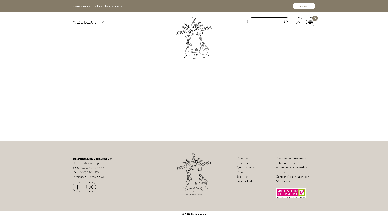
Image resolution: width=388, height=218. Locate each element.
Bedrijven (242, 176)
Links (239, 172)
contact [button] (304, 6)
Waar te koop (245, 167)
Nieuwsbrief (283, 181)
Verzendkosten (245, 181)
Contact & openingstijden (292, 176)
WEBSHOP (86, 22)
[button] (298, 21)
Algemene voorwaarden (291, 167)
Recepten (242, 163)
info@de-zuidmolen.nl (88, 177)
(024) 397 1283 (89, 172)
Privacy (280, 172)
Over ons (242, 158)
